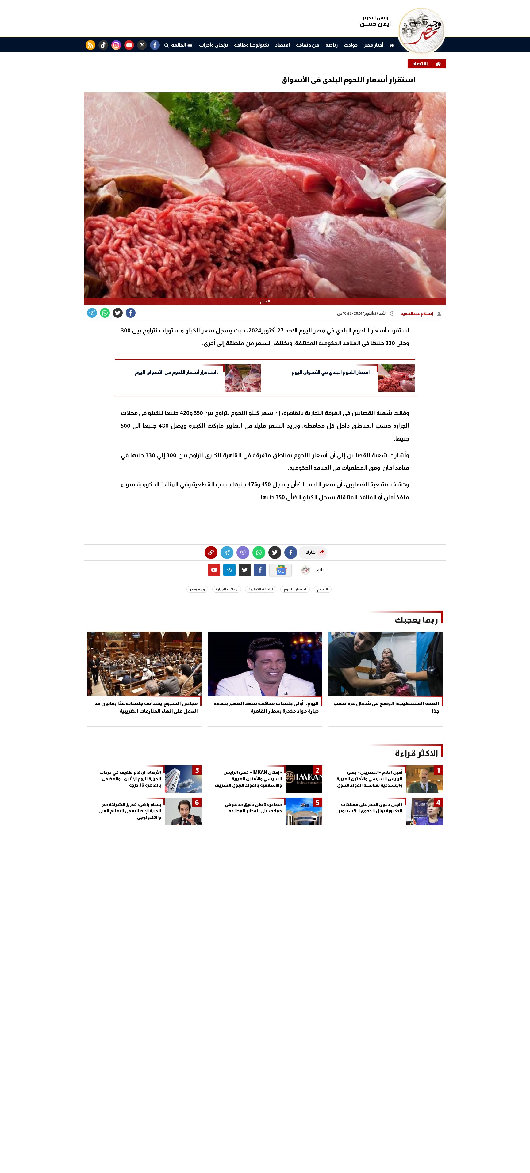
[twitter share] (118, 313)
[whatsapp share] (105, 313)
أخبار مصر (373, 44)
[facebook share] (131, 313)
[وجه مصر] (421, 52)
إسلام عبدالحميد (417, 313)
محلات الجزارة (227, 589)
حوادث (351, 44)
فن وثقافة (307, 44)
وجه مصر (197, 589)
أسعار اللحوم (295, 589)
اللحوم (322, 589)
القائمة (179, 44)
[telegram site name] (229, 570)
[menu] (166, 45)
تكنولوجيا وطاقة (251, 44)
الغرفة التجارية (260, 589)
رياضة (331, 44)
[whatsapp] (211, 552)
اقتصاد (282, 44)
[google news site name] (280, 570)
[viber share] (92, 313)
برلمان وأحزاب (213, 44)
